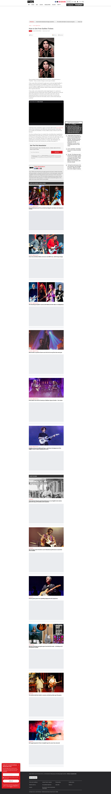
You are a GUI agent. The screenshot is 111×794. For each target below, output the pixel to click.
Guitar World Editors (37, 30)
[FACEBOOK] (35, 168)
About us (70, 784)
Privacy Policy (15, 785)
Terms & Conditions (10, 786)
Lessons (41, 4)
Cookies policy (71, 782)
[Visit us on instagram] (59, 1)
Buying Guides (47, 4)
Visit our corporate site (71, 773)
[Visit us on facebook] (55, 1)
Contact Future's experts (47, 782)
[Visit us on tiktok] (65, 1)
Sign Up (11, 781)
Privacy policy (58, 782)
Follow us (55, 35)
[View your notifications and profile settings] (77, 2)
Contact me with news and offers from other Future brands (11, 778)
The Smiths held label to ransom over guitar (66, 21)
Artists (32, 4)
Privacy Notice (34, 156)
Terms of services (45, 155)
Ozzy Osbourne (59, 127)
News (30, 31)
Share (32, 35)
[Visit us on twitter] (57, 1)
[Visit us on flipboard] (63, 1)
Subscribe (68, 1)
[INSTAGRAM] (39, 168)
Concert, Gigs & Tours (36, 25)
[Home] (29, 4)
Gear (37, 4)
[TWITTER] (37, 168)
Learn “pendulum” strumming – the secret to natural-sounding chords (74, 150)
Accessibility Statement (46, 784)
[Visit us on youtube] (61, 1)
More (58, 4)
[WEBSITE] (41, 168)
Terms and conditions (33, 782)
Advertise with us (32, 784)
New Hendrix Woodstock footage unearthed (45, 21)
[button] (81, 1)
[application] (46, 113)
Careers (30, 787)
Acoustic (54, 4)
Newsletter (61, 35)
